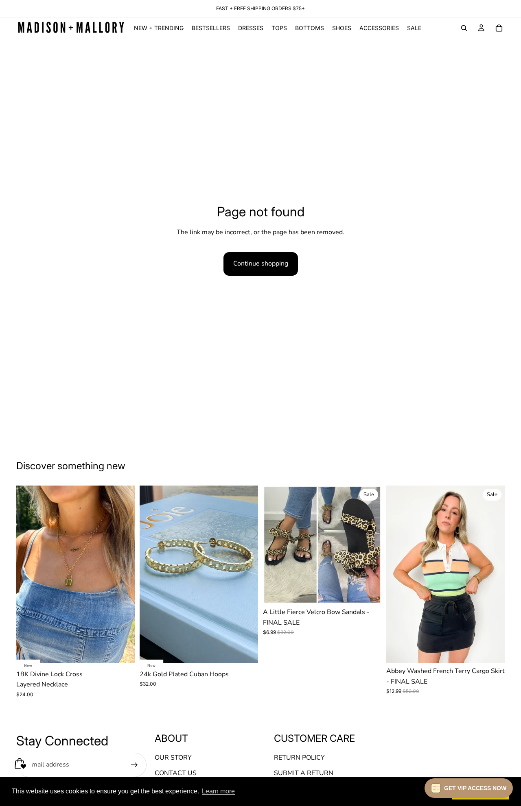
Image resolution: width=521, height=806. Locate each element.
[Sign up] (134, 764)
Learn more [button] (218, 791)
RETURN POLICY (299, 758)
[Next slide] (122, 574)
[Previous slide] (28, 574)
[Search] (464, 28)
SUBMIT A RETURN (303, 773)
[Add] (122, 650)
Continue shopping (260, 263)
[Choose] (368, 591)
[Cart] (499, 28)
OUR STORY (173, 758)
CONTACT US (176, 773)
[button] (469, 788)
